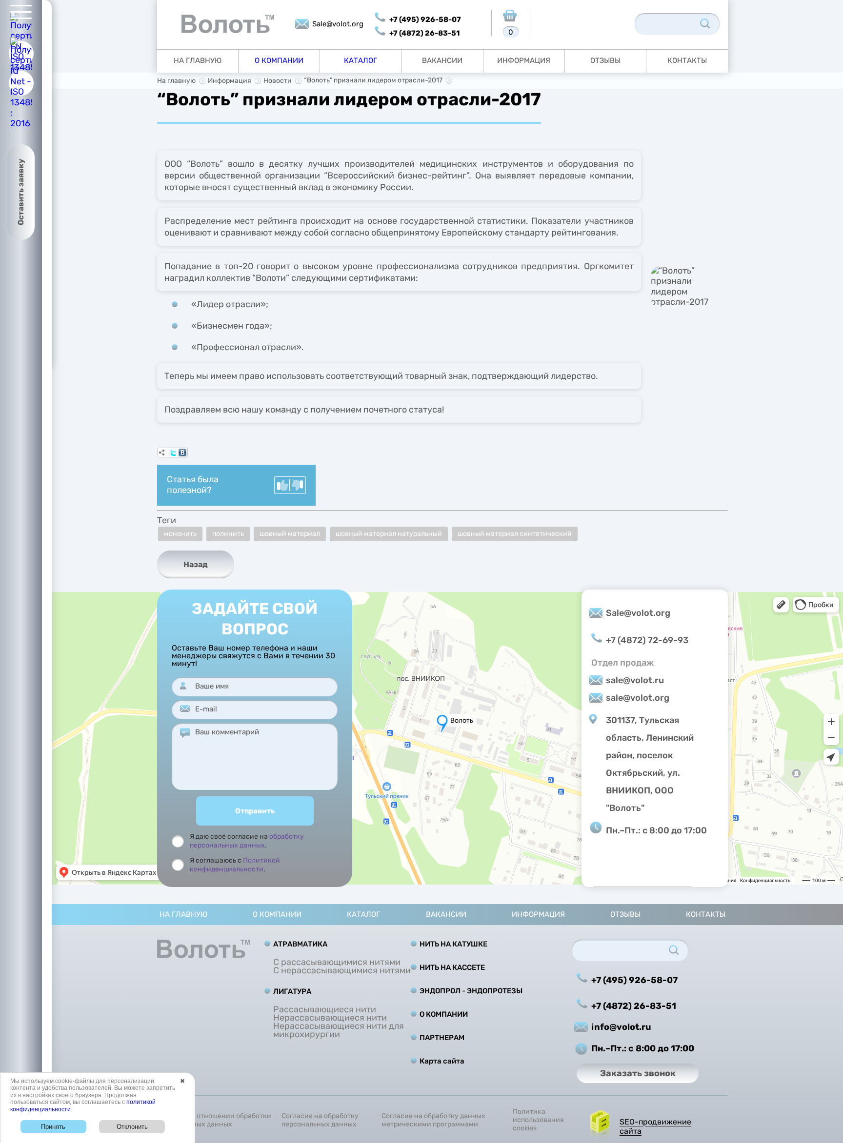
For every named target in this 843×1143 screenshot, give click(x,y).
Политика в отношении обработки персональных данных (214, 1120)
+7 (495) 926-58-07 (425, 19)
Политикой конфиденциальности (235, 864)
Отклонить (132, 1126)
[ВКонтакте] (182, 452)
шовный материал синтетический (515, 534)
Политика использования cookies (538, 1120)
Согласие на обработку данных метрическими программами (433, 1120)
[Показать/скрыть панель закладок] (162, 452)
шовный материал (290, 534)
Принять (53, 1126)
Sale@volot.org (337, 24)
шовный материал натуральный (389, 534)
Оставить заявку (20, 192)
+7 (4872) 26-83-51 (424, 33)
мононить (180, 534)
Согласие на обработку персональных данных (320, 1120)
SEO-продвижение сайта (655, 1126)
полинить (228, 534)
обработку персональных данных (247, 840)
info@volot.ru (621, 1027)
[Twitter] (173, 452)
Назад (195, 564)
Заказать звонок (638, 1073)
